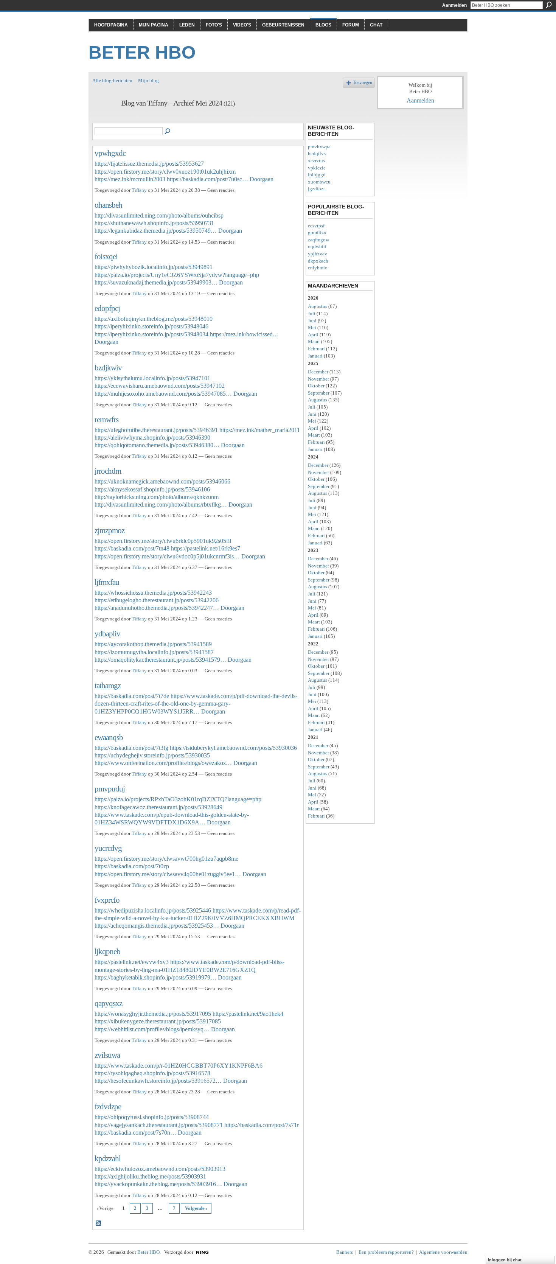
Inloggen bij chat (505, 1260)
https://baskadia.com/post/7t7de (132, 696)
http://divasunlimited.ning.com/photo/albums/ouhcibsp (159, 215)
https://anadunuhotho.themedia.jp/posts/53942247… (157, 608)
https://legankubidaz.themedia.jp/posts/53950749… (156, 230)
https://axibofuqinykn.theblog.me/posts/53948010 (154, 319)
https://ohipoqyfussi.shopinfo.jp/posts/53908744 (152, 1117)
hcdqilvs (317, 153)
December (318, 372)
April (313, 334)
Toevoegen (362, 82)
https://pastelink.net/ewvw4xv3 (132, 962)
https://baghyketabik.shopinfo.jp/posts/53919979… (155, 977)
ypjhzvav (317, 254)
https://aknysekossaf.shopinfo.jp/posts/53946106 (152, 489)
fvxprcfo (107, 900)
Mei (312, 327)
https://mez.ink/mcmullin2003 (130, 179)
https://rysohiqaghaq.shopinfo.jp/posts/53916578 (152, 1073)
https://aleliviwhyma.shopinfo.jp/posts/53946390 (152, 437)
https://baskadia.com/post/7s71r (261, 1125)
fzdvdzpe (108, 1106)
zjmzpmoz (109, 530)
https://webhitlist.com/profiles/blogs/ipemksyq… (152, 1029)
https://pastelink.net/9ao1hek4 (248, 1014)
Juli (311, 313)
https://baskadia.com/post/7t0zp (132, 866)
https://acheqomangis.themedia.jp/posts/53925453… (157, 925)
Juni (312, 320)
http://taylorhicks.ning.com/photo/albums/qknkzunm (157, 497)
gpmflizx (317, 232)
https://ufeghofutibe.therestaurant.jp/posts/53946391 (156, 430)
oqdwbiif (317, 246)
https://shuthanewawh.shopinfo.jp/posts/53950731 (154, 223)
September (318, 393)
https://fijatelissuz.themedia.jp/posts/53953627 (149, 163)
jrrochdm (108, 470)
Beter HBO (142, 52)
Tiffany (139, 190)
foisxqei (106, 256)
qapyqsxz (108, 1003)
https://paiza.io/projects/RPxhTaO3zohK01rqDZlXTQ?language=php (178, 799)
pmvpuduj (110, 788)
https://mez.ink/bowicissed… (244, 334)
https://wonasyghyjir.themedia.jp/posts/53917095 (153, 1014)
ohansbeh (108, 205)
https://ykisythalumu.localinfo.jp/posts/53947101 (152, 378)
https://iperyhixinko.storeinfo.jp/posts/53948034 (151, 334)
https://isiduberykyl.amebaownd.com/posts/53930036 (233, 748)
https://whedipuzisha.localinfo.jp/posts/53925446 (153, 910)
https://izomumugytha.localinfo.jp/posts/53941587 (154, 652)
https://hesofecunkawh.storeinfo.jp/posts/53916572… (158, 1080)
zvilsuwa (107, 1055)
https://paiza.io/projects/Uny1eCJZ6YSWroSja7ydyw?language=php (177, 275)
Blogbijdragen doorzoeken (168, 131)
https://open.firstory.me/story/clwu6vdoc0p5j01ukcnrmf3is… (167, 556)
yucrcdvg (108, 848)
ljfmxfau (107, 582)
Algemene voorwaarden (443, 1252)
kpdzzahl (108, 1158)
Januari (315, 356)
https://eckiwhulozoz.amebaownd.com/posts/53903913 (160, 1169)
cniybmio (318, 268)
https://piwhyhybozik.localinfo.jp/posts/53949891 (154, 267)
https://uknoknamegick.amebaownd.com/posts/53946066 (162, 481)
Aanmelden (454, 5)
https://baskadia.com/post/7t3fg (131, 748)
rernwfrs (106, 419)
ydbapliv (107, 633)
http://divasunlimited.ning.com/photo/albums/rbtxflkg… (161, 504)
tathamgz (108, 685)
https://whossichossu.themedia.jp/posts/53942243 (153, 592)
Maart (314, 341)
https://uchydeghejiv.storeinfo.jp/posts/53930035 (152, 755)
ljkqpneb (107, 951)
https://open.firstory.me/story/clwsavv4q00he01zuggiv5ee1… (168, 874)
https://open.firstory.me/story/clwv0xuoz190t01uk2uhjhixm (165, 171)
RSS (98, 1223)
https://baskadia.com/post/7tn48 (132, 548)
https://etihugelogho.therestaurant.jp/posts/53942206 (157, 600)
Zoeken (549, 5)
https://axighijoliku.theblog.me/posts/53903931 (150, 1176)
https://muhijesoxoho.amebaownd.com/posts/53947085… (163, 393)
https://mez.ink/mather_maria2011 (259, 430)
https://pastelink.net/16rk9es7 (205, 548)
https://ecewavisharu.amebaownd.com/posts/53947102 (160, 385)
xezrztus (316, 160)
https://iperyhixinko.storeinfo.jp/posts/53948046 (151, 326)
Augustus (317, 306)
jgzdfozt (316, 188)
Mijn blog (148, 80)
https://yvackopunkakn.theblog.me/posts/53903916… (158, 1184)
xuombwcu (319, 182)
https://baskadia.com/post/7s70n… (135, 1132)
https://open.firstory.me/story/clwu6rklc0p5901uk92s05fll (163, 541)
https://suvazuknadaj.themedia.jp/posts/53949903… (156, 282)
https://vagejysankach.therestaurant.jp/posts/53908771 (159, 1125)
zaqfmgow (318, 240)
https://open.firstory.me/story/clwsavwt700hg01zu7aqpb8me (166, 858)
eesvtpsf (316, 226)
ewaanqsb (109, 737)
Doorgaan (261, 179)
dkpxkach (318, 261)
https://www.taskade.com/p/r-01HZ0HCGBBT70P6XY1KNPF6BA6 (178, 1065)
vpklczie (317, 168)
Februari (316, 348)
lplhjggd (317, 174)
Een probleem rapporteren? (386, 1252)
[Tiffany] (104, 119)
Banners (344, 1252)
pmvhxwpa (319, 146)
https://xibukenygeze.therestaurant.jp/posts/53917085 (158, 1021)
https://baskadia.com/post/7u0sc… (207, 179)
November (318, 379)
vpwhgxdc (110, 153)
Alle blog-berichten (112, 80)
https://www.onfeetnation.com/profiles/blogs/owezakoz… (163, 763)
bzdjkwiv (108, 367)
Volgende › (196, 1208)
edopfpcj (107, 308)
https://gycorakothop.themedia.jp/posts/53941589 (153, 644)
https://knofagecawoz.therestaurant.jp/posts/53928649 (158, 807)
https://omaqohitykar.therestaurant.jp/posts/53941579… (160, 659)
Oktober (316, 386)
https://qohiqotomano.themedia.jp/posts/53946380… (157, 445)
